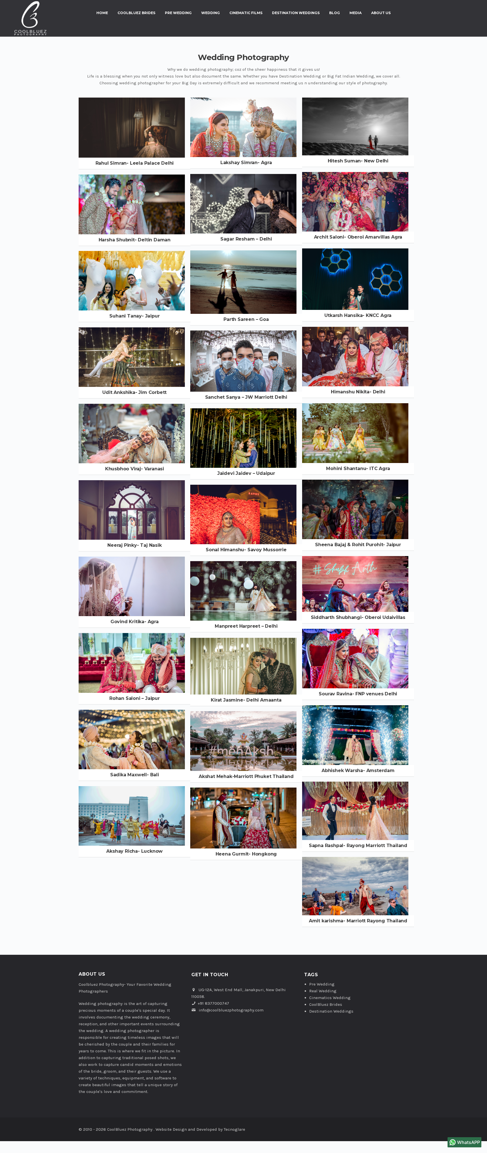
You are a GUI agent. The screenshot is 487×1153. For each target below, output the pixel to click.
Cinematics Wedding (330, 997)
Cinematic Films (245, 13)
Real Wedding (323, 990)
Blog (334, 13)
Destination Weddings (296, 13)
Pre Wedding (178, 13)
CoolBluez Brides (136, 13)
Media (355, 13)
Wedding (210, 13)
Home (102, 13)
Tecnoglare (234, 1129)
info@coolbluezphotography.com (231, 1010)
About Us (381, 13)
